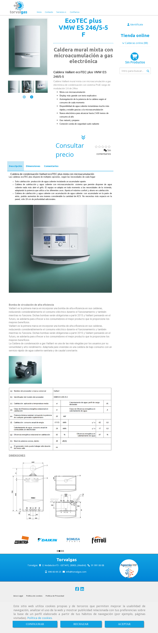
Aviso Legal (18, 596)
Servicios (60, 12)
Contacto (49, 12)
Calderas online (134, 43)
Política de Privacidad (55, 596)
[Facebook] (77, 589)
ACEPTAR (124, 624)
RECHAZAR (80, 624)
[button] (31, 97)
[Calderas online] (123, 43)
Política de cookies (39, 618)
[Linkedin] (82, 589)
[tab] (15, 166)
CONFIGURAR (35, 624)
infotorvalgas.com (76, 571)
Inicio (39, 12)
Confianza (74, 12)
